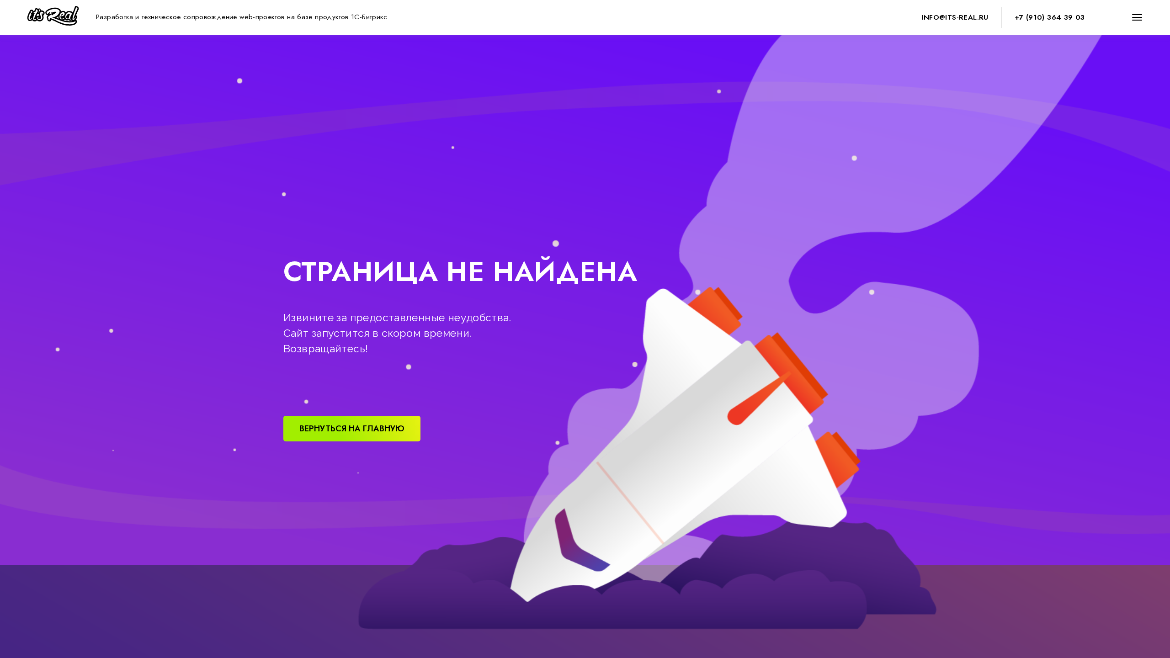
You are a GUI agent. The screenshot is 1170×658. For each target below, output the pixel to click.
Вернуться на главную (351, 429)
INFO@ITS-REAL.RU (955, 17)
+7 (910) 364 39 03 (1050, 17)
